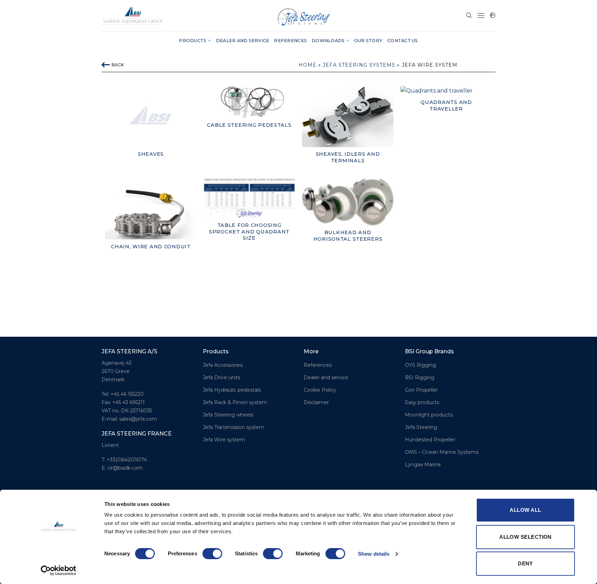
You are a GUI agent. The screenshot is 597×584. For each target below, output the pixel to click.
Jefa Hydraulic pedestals (232, 390)
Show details (373, 554)
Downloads (328, 40)
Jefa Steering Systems (359, 65)
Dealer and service (242, 40)
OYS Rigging (420, 365)
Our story (368, 40)
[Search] (469, 15)
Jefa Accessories (223, 365)
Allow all (525, 510)
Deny (525, 563)
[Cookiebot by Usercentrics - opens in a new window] (58, 570)
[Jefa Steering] (133, 15)
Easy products (422, 402)
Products (192, 40)
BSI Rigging (419, 377)
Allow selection (525, 537)
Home (307, 65)
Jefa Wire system (224, 440)
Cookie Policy (320, 390)
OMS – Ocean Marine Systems (441, 452)
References (290, 40)
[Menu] (481, 15)
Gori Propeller (421, 390)
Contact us (402, 40)
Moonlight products (429, 415)
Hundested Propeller (430, 440)
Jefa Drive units (221, 377)
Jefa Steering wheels (228, 415)
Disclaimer (316, 402)
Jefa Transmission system (233, 427)
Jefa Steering (421, 427)
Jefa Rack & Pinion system (235, 402)
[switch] (212, 553)
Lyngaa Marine (423, 464)
